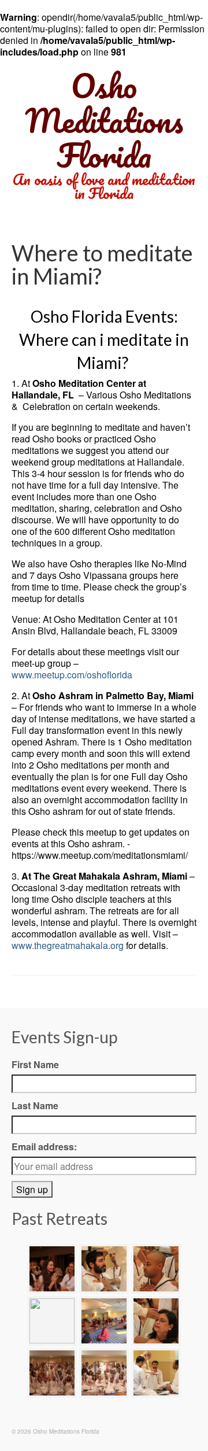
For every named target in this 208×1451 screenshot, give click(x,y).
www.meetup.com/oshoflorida (72, 674)
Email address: (44, 1146)
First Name (35, 1064)
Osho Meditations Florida (104, 120)
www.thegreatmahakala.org (68, 945)
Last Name (35, 1105)
